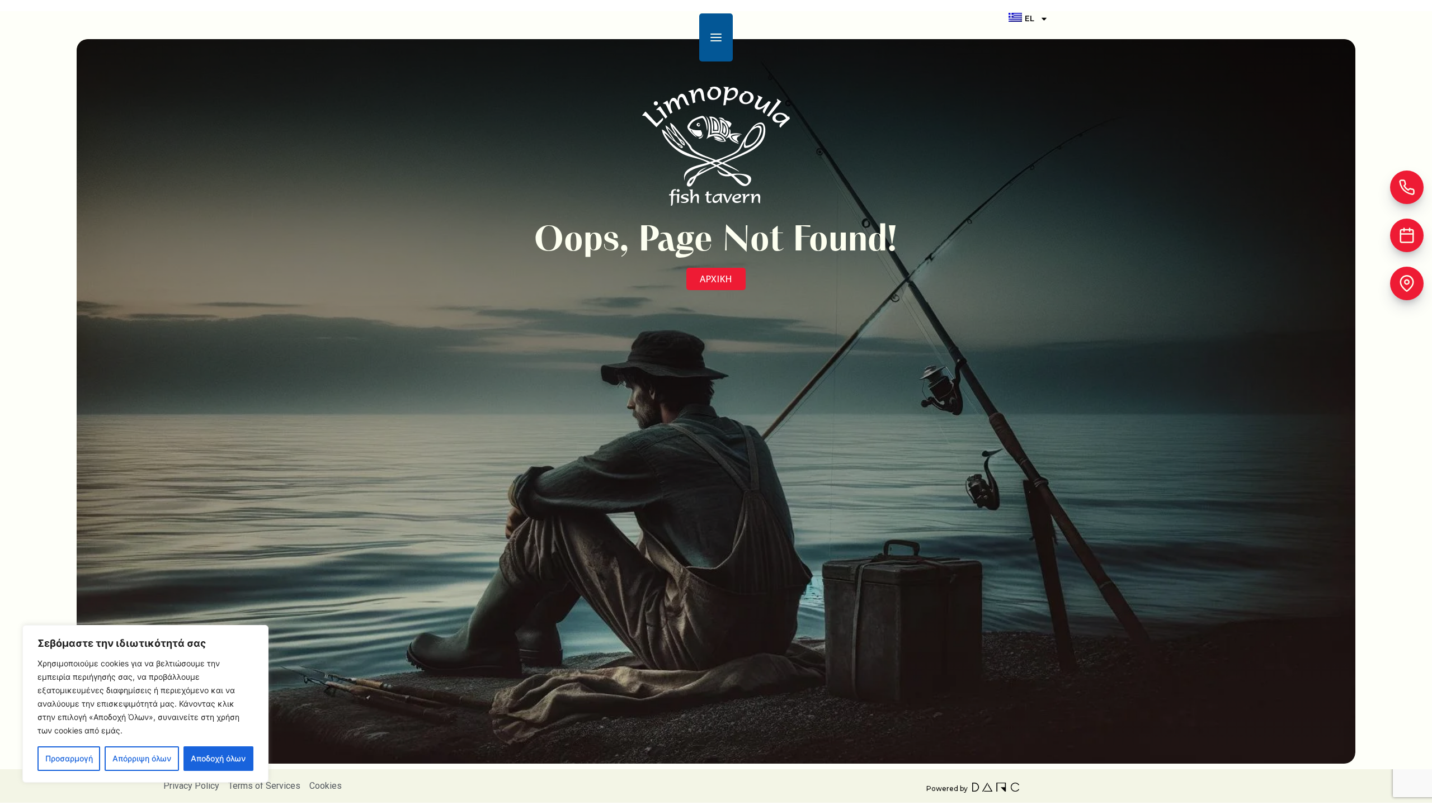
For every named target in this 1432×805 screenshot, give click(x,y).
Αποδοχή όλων (218, 758)
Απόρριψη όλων (141, 758)
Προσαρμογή (69, 758)
